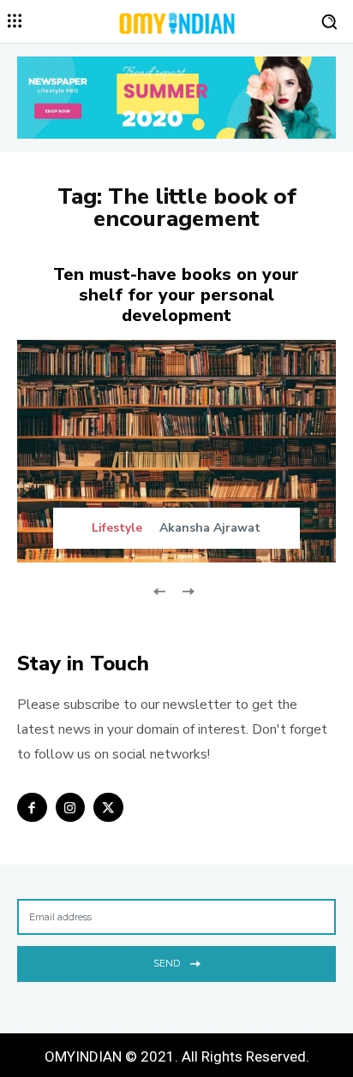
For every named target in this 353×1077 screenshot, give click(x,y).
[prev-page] (160, 590)
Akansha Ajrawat (209, 528)
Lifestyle (117, 528)
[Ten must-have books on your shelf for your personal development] (176, 451)
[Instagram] (71, 808)
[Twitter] (108, 808)
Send (166, 963)
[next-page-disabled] (187, 590)
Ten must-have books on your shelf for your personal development (176, 295)
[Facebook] (32, 808)
